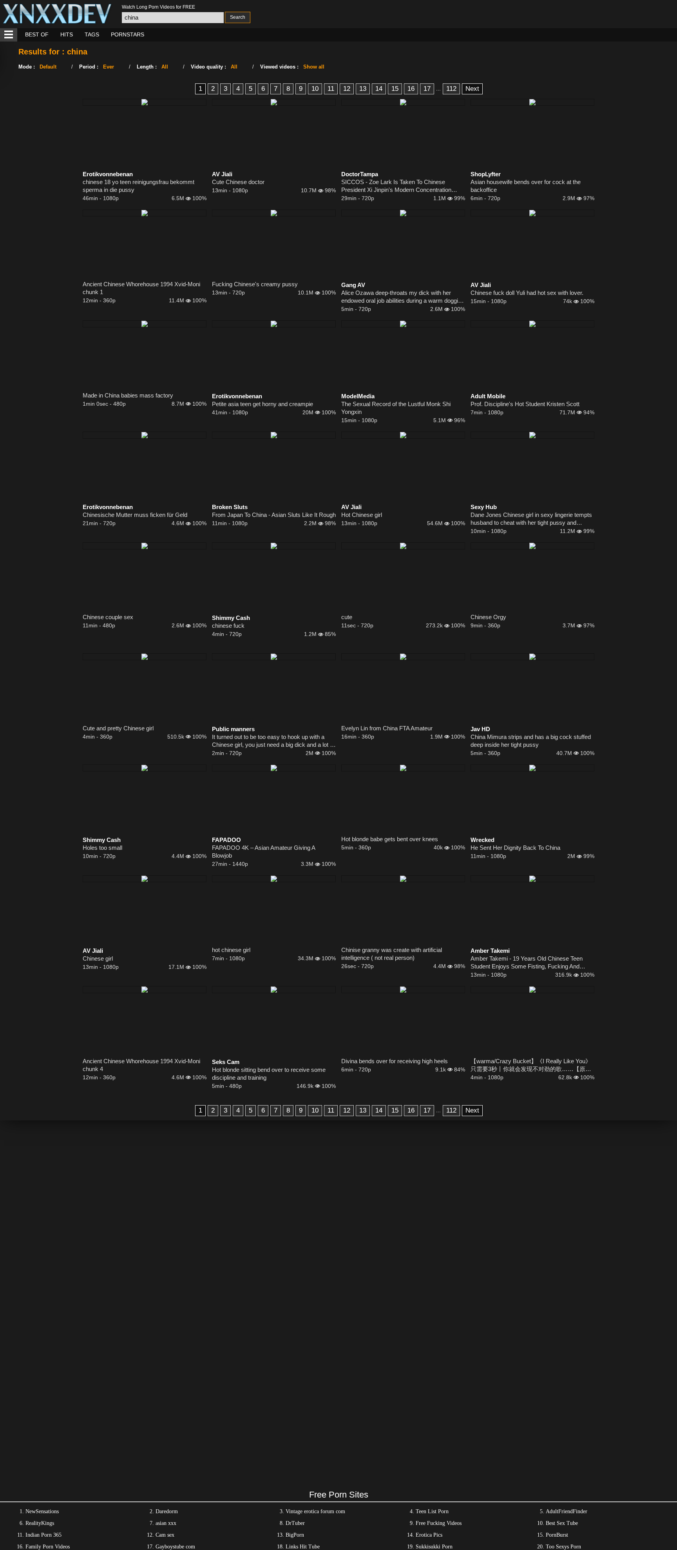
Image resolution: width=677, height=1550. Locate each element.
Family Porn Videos (47, 1547)
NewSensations (42, 1511)
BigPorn (295, 1535)
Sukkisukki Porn (434, 1547)
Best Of (37, 34)
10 (315, 88)
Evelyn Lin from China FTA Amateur (387, 728)
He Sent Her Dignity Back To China (515, 847)
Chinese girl (98, 958)
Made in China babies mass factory (128, 395)
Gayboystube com (175, 1547)
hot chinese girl (231, 950)
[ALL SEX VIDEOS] (8, 35)
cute (346, 617)
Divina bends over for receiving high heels (394, 1061)
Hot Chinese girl (361, 514)
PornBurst (557, 1535)
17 (427, 88)
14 (378, 88)
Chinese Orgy (488, 617)
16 (411, 88)
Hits (66, 34)
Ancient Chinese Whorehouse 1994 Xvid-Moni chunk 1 (141, 288)
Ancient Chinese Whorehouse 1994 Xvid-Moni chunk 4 (141, 1065)
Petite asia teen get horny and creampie (262, 404)
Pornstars (127, 34)
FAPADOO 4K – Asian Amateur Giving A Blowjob (263, 851)
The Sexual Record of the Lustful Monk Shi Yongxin (396, 408)
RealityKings (39, 1523)
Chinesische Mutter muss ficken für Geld (135, 514)
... (438, 88)
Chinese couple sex (108, 617)
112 (451, 88)
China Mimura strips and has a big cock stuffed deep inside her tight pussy (531, 740)
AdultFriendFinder (566, 1511)
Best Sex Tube (562, 1523)
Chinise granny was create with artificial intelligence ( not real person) (391, 954)
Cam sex (165, 1535)
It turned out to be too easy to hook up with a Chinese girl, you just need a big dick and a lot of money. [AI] (273, 741)
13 (362, 88)
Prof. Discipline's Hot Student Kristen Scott (525, 404)
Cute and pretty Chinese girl (118, 728)
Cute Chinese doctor (238, 182)
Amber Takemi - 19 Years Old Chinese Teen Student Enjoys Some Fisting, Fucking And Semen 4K (527, 962)
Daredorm (167, 1511)
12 (346, 88)
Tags (92, 34)
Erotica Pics (429, 1535)
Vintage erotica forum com (315, 1511)
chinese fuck (228, 625)
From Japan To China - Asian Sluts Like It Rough (274, 514)
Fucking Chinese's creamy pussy (255, 284)
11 (331, 88)
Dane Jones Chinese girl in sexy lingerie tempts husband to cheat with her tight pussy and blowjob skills (531, 519)
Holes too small (102, 847)
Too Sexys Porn (563, 1547)
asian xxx (166, 1523)
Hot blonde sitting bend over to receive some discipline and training (269, 1073)
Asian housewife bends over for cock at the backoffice (526, 186)
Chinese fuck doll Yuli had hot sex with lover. (527, 292)
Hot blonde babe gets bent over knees (389, 839)
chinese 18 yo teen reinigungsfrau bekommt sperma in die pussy (138, 186)
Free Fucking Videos (439, 1523)
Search (237, 17)
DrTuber (295, 1523)
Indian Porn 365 (43, 1535)
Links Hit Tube (303, 1547)
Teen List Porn (432, 1511)
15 (394, 88)
